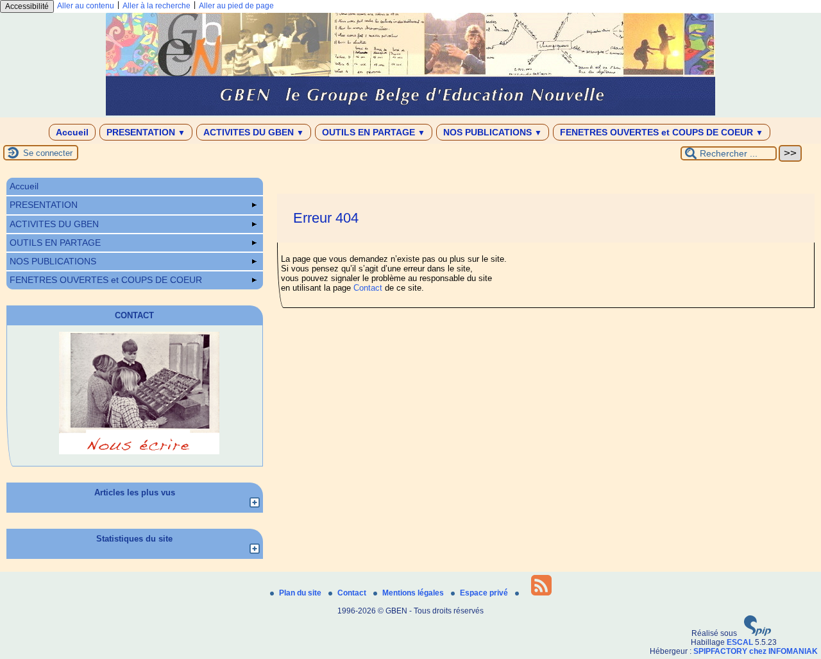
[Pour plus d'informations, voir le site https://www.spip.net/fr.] (757, 633)
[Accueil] (410, 112)
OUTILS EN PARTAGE (373, 132)
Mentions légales (414, 592)
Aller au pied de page (236, 5)
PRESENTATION (145, 132)
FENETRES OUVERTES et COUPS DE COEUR (661, 132)
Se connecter (47, 153)
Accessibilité (27, 6)
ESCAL (740, 642)
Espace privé (485, 592)
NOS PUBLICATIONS (492, 132)
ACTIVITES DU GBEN (253, 132)
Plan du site (301, 592)
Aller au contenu (85, 5)
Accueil (72, 132)
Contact (367, 288)
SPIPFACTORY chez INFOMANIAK (755, 651)
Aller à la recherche (156, 5)
